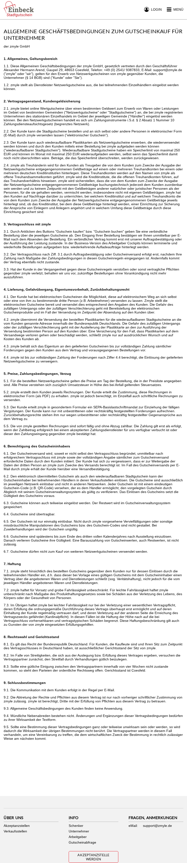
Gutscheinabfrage (82, 842)
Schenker (76, 826)
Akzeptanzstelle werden (93, 857)
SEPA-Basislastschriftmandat (115, 407)
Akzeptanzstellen (17, 826)
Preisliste (156, 381)
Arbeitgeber (78, 837)
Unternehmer (79, 831)
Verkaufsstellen (15, 831)
